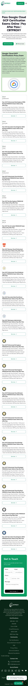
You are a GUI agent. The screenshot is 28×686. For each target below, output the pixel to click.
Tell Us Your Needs (8, 43)
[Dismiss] (25, 677)
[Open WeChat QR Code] (22, 671)
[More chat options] (25, 683)
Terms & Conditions (14, 650)
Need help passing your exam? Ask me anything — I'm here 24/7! (17, 678)
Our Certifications (14, 640)
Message (7, 581)
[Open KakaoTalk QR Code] (26, 671)
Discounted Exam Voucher (14, 642)
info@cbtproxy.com (15, 664)
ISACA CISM (14, 631)
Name (6, 569)
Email (16, 569)
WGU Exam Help (14, 634)
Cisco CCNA (14, 626)
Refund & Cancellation (14, 653)
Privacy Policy (14, 648)
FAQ (14, 645)
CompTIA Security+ (14, 629)
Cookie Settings (5, 655)
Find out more (21, 43)
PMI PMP (14, 624)
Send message (13, 591)
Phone (6, 575)
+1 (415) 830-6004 (15, 661)
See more (13, 115)
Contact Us (20, 3)
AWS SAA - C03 (14, 621)
